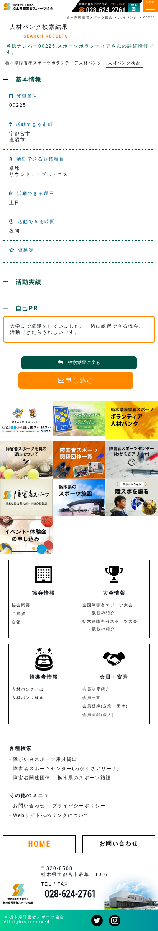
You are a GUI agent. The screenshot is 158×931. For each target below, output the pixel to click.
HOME (39, 844)
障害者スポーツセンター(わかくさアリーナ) (66, 768)
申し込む (79, 380)
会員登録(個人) (98, 714)
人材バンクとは (28, 689)
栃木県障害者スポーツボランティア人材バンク (53, 63)
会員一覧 (91, 698)
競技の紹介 (103, 613)
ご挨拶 (19, 613)
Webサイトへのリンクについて (51, 815)
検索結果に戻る (84, 362)
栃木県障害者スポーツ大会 (110, 621)
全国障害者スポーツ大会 (107, 605)
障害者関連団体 (32, 777)
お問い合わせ (29, 805)
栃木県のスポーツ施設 (84, 777)
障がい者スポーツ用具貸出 (45, 759)
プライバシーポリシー (79, 805)
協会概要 (21, 605)
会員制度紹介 (96, 689)
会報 (16, 622)
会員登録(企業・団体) (105, 706)
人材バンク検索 (124, 63)
